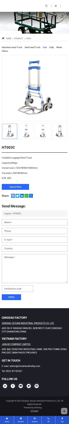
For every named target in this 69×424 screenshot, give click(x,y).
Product (18, 38)
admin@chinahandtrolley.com (25, 366)
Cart (45, 47)
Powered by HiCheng (33, 407)
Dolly (51, 47)
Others (5, 51)
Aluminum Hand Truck (12, 47)
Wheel (59, 47)
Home (8, 38)
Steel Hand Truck (32, 47)
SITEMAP (34, 411)
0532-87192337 (14, 371)
